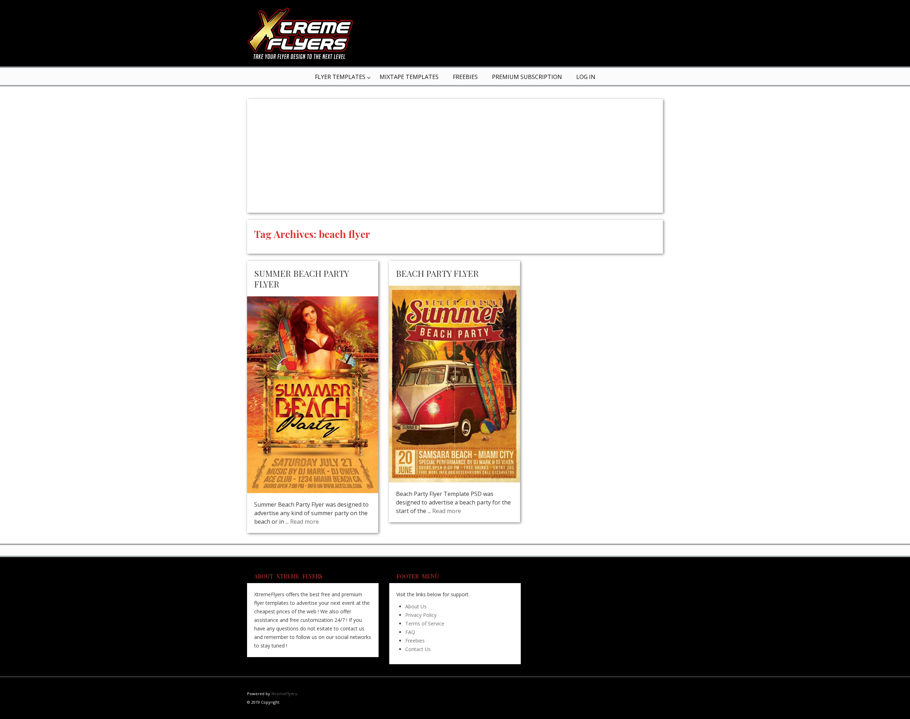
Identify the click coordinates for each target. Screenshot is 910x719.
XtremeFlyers (284, 693)
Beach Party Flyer (437, 273)
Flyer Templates (340, 76)
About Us (416, 606)
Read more (304, 521)
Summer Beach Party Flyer (301, 279)
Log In (585, 76)
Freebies (465, 76)
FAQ (410, 632)
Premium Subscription (527, 76)
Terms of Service (424, 623)
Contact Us (418, 649)
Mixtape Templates (409, 76)
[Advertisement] (455, 156)
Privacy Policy (421, 615)
